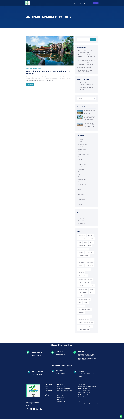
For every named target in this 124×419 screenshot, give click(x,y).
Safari (79, 181)
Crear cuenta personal (85, 82)
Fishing (80, 159)
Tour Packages (72, 3)
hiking (85, 242)
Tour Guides (81, 187)
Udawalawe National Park (85, 316)
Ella (92, 238)
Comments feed (81, 220)
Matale (89, 245)
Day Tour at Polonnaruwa (63, 394)
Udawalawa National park (84, 309)
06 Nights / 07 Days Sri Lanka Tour (85, 392)
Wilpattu (90, 326)
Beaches (80, 141)
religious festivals (82, 275)
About (65, 3)
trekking (86, 302)
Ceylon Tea (80, 146)
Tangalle (80, 295)
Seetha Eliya (81, 285)
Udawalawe (81, 312)
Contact (88, 3)
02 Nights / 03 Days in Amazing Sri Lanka (87, 386)
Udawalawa (81, 306)
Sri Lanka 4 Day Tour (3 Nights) (84, 388)
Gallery (79, 3)
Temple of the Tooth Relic (84, 299)
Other (79, 171)
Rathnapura (81, 272)
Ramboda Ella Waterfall (84, 269)
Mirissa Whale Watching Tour (63, 388)
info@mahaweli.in (60, 373)
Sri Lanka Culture (82, 184)
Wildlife (80, 204)
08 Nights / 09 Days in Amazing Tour (86, 397)
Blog (84, 3)
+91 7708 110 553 (37, 374)
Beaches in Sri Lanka (83, 238)
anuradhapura (82, 235)
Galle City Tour (60, 392)
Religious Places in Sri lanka (85, 279)
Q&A (79, 174)
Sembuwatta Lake (83, 289)
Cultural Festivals (82, 149)
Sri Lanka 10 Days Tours (83, 399)
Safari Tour (86, 282)
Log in (79, 215)
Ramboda (81, 265)
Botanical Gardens (82, 144)
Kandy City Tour (60, 397)
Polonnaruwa (82, 259)
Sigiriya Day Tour (61, 386)
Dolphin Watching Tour (83, 154)
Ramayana (81, 262)
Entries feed (81, 218)
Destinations (81, 151)
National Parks (81, 169)
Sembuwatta (90, 285)
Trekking (80, 197)
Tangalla (92, 292)
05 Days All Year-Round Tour (84, 390)
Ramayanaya (90, 262)
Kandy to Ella (82, 245)
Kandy (91, 242)
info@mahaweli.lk (60, 354)
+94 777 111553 (36, 355)
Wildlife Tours (82, 326)
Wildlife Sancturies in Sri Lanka (86, 322)
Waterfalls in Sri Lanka (84, 319)
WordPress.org (81, 223)
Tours (79, 189)
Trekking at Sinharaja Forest (86, 84)
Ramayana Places (82, 176)
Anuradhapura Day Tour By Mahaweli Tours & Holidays (48, 72)
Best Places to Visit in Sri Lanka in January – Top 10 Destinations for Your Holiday (86, 56)
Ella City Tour (60, 399)
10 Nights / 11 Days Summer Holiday (85, 401)
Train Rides (81, 192)
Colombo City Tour (61, 395)
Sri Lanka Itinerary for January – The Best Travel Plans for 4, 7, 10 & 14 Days (90, 125)
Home (61, 3)
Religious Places (82, 179)
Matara (80, 249)
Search (93, 39)
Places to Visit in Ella (83, 255)
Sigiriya (91, 289)
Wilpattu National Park (84, 329)
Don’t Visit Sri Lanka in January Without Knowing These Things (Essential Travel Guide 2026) (85, 66)
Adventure (80, 139)
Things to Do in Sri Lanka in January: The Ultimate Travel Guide (89, 112)
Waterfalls (80, 202)
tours (80, 302)
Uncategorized (81, 199)
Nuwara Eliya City (61, 401)
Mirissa (86, 249)
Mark (81, 87)
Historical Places (82, 164)
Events (79, 156)
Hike (79, 161)
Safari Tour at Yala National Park (64, 390)
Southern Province (83, 292)
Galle (80, 242)
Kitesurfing (80, 166)
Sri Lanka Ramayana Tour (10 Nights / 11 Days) (88, 403)
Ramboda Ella (89, 265)
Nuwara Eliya (89, 252)
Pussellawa (90, 259)
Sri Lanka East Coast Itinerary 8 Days (86, 394)
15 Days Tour (80, 405)
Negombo (81, 252)
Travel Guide (81, 194)
